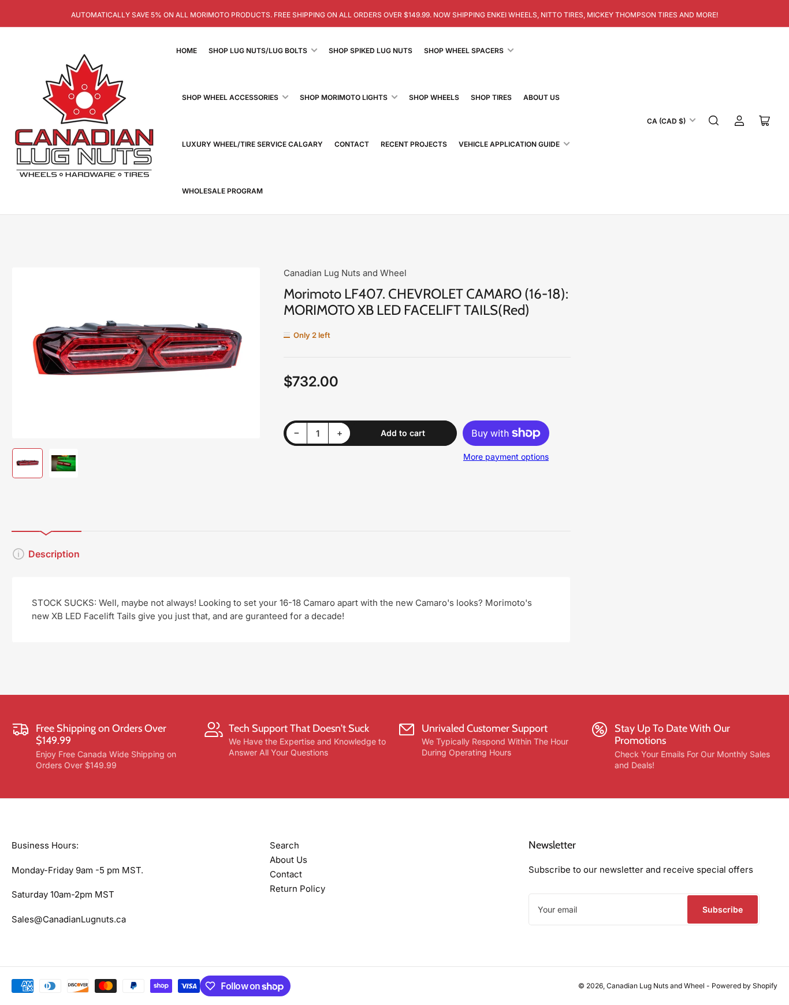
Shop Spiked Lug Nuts (370, 50)
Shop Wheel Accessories (230, 97)
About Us (541, 97)
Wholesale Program (222, 191)
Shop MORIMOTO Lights (344, 97)
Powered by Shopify (744, 985)
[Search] (714, 120)
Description (54, 554)
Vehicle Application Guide (509, 144)
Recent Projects (414, 144)
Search (284, 845)
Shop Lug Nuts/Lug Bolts (258, 50)
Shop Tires (491, 97)
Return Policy (297, 888)
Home (186, 50)
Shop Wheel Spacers (464, 50)
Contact (351, 144)
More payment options (506, 456)
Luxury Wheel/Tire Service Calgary (252, 144)
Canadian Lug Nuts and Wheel (345, 272)
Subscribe (722, 909)
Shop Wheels (434, 97)
